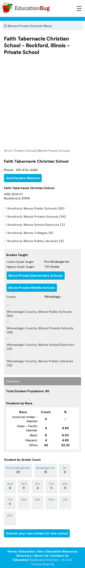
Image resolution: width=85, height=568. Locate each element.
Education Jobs (31, 551)
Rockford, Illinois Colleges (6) (30, 233)
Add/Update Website (23, 178)
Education (21, 560)
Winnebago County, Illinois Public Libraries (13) (40, 363)
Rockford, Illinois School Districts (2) (36, 225)
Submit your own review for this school (37, 533)
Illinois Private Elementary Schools (35, 275)
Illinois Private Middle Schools (31, 288)
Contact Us (60, 556)
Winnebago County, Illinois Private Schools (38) (40, 330)
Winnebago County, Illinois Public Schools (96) (39, 314)
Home (12, 551)
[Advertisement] (42, 102)
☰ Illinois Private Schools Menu (28, 26)
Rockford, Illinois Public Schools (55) (35, 208)
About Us (41, 556)
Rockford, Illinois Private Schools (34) (36, 216)
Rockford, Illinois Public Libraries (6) (35, 241)
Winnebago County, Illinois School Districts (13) (40, 347)
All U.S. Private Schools (20, 151)
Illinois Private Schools (54, 151)
